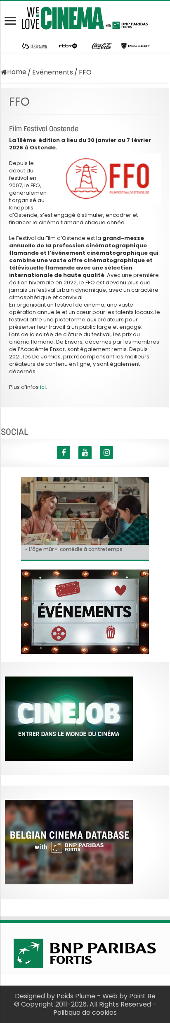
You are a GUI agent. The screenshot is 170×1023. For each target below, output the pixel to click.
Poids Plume (76, 996)
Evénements (52, 72)
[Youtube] (85, 453)
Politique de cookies (85, 1012)
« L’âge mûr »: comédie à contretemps (74, 549)
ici (43, 387)
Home (16, 72)
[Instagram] (106, 453)
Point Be (142, 996)
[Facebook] (63, 453)
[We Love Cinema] (85, 16)
